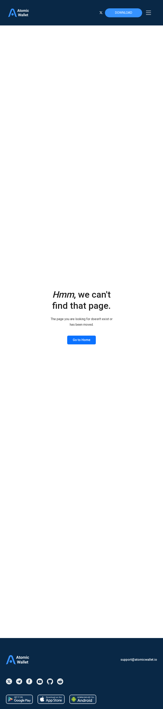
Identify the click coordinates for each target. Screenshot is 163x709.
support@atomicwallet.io (138, 659)
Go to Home (81, 340)
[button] (148, 12)
